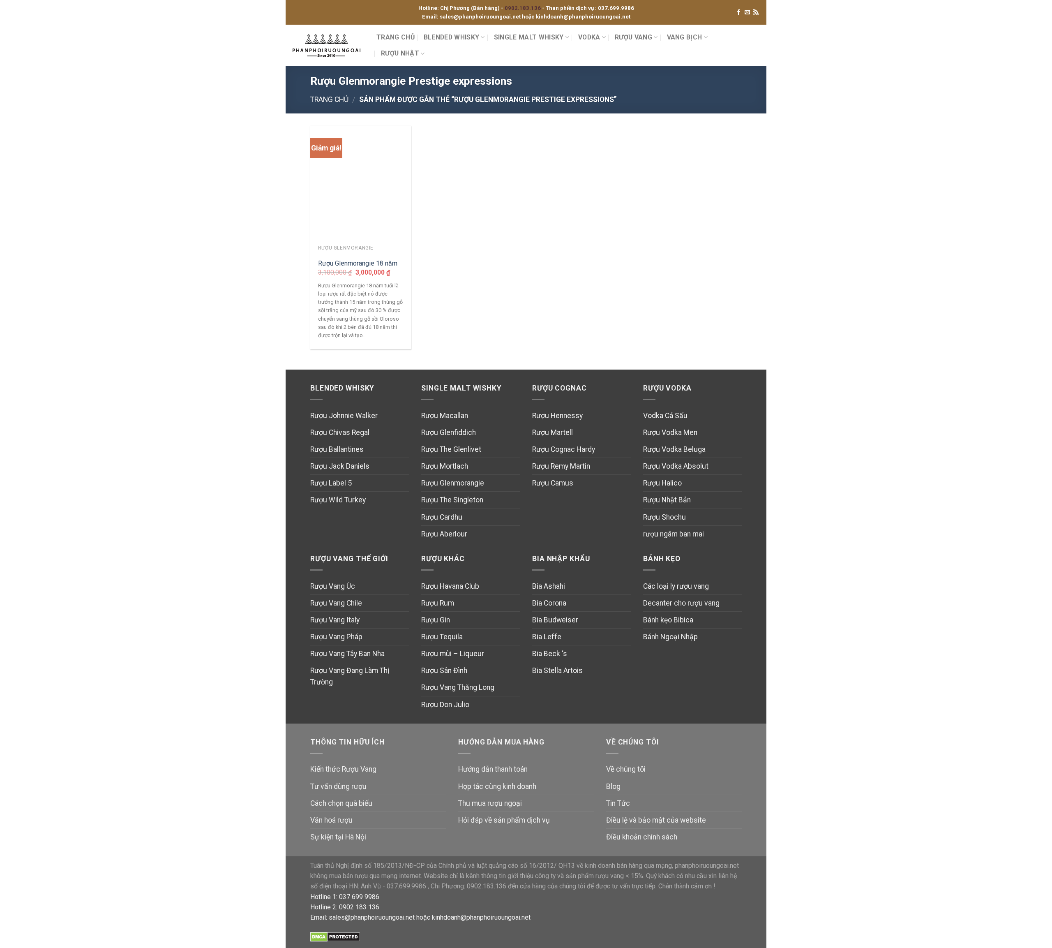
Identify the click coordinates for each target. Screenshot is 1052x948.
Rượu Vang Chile (336, 603)
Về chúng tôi (626, 769)
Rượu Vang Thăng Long (457, 687)
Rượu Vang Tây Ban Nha (347, 654)
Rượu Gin (435, 620)
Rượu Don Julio (445, 705)
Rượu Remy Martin (561, 466)
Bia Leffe (546, 637)
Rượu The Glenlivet (451, 449)
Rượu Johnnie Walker (344, 416)
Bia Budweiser (555, 620)
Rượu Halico (662, 483)
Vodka (589, 37)
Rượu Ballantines (337, 449)
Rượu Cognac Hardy (563, 449)
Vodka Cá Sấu (665, 416)
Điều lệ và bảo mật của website (656, 820)
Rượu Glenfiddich (448, 432)
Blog (613, 786)
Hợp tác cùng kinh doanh (497, 786)
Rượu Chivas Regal (339, 432)
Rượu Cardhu (441, 517)
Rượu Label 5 (331, 483)
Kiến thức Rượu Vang (343, 769)
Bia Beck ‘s (549, 654)
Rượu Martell (552, 432)
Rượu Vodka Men (670, 432)
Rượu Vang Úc (332, 586)
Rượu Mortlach (444, 466)
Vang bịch (684, 37)
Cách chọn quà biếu (341, 803)
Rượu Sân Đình (444, 670)
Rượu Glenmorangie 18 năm (357, 263)
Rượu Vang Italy (335, 620)
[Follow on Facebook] (738, 12)
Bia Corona (549, 603)
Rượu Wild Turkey (338, 500)
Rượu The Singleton (452, 500)
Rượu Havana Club (450, 586)
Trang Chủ (395, 37)
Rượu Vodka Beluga (674, 449)
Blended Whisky (451, 37)
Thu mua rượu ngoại (490, 803)
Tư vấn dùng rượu (338, 786)
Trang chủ (329, 99)
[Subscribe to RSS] (756, 12)
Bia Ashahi (548, 586)
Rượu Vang (633, 37)
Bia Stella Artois (557, 670)
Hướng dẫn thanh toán (493, 769)
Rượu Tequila (442, 637)
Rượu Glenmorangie (452, 483)
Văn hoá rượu (331, 820)
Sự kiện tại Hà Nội (338, 837)
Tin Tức (618, 803)
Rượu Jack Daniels (339, 466)
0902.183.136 (523, 8)
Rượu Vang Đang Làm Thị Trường (349, 676)
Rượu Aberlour (444, 534)
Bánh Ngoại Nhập (670, 637)
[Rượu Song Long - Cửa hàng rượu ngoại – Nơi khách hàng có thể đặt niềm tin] (328, 45)
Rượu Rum (437, 603)
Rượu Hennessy (557, 416)
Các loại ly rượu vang (676, 586)
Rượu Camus (552, 483)
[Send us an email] (747, 12)
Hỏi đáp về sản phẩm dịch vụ (504, 820)
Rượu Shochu (664, 517)
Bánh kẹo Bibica (668, 620)
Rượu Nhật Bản (667, 500)
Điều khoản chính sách (641, 837)
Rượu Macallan (444, 416)
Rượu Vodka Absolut (675, 466)
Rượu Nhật (400, 53)
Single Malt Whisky (529, 37)
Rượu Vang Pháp (336, 637)
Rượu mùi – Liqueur (452, 654)
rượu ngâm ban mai (673, 534)
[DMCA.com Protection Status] (335, 936)
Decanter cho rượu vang (681, 603)
